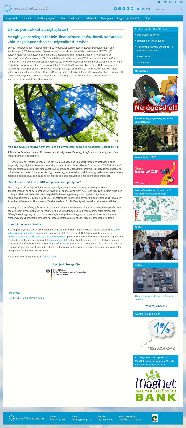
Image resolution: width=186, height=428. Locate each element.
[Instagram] (120, 9)
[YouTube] (132, 9)
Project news (144, 56)
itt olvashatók (49, 256)
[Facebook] (116, 9)
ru (176, 2)
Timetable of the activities (151, 40)
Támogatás (107, 18)
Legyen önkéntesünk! (128, 18)
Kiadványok (90, 18)
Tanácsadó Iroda (70, 18)
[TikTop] (128, 9)
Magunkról (11, 18)
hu (159, 2)
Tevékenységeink (46, 18)
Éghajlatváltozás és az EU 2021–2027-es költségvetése (37, 236)
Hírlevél (145, 9)
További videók (155, 306)
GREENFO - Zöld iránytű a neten (27, 298)
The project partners (148, 34)
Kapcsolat (27, 18)
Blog (147, 18)
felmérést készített (58, 240)
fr (181, 2)
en (170, 2)
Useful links (143, 62)
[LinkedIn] (124, 9)
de (165, 2)
